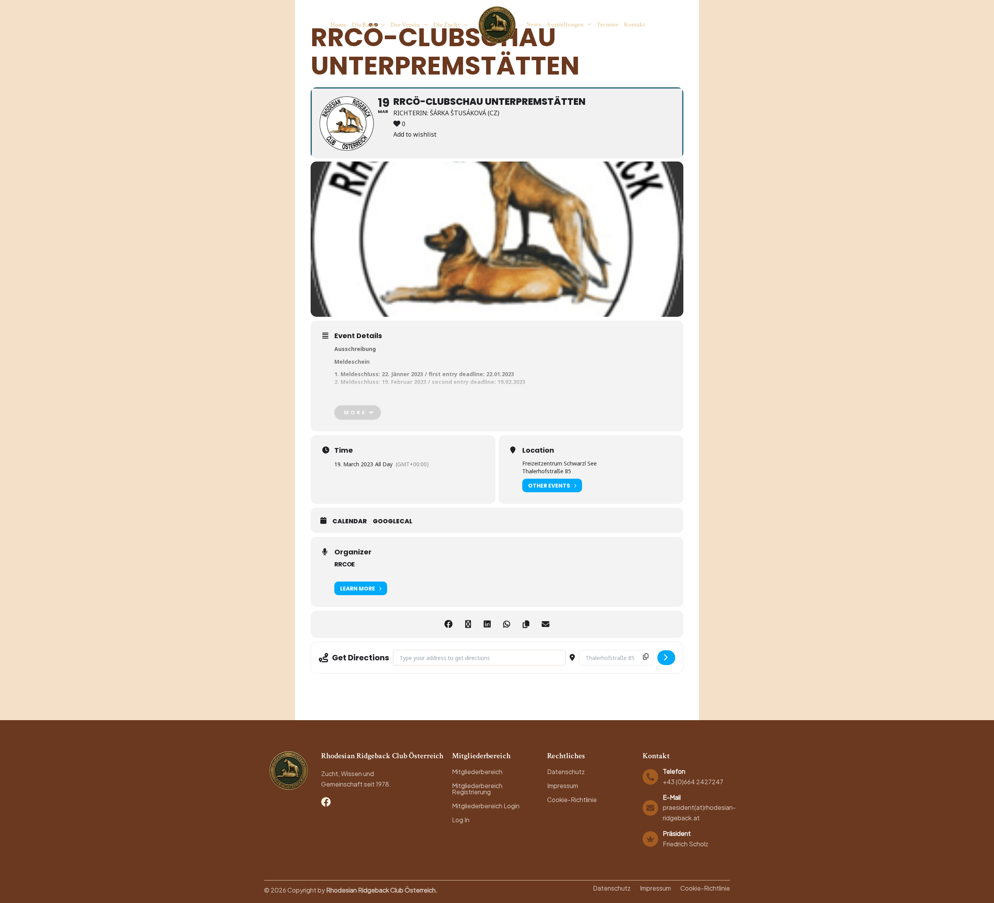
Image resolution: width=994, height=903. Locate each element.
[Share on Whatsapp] (506, 624)
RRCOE (344, 564)
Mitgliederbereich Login (486, 806)
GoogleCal (392, 521)
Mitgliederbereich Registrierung (477, 788)
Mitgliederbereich (477, 772)
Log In (460, 820)
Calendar (349, 521)
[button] (381, 24)
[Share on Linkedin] (487, 624)
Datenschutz (566, 772)
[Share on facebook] (448, 624)
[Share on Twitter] (468, 624)
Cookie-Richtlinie (572, 799)
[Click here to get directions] (666, 657)
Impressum (562, 785)
